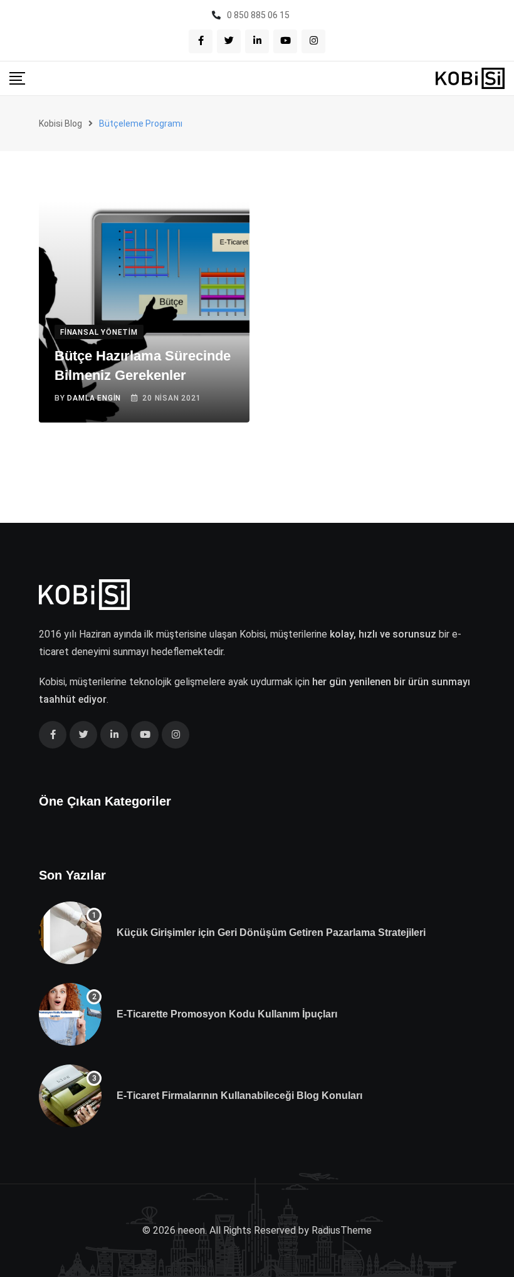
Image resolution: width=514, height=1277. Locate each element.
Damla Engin (94, 398)
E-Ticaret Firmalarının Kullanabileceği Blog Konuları (239, 1095)
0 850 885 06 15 (258, 15)
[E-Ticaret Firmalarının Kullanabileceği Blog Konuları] (70, 1095)
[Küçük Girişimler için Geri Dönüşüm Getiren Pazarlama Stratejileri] (70, 932)
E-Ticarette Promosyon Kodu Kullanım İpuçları (227, 1014)
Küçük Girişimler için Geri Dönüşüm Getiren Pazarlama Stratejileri (271, 932)
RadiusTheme (342, 1230)
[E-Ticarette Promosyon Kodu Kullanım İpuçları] (70, 1014)
